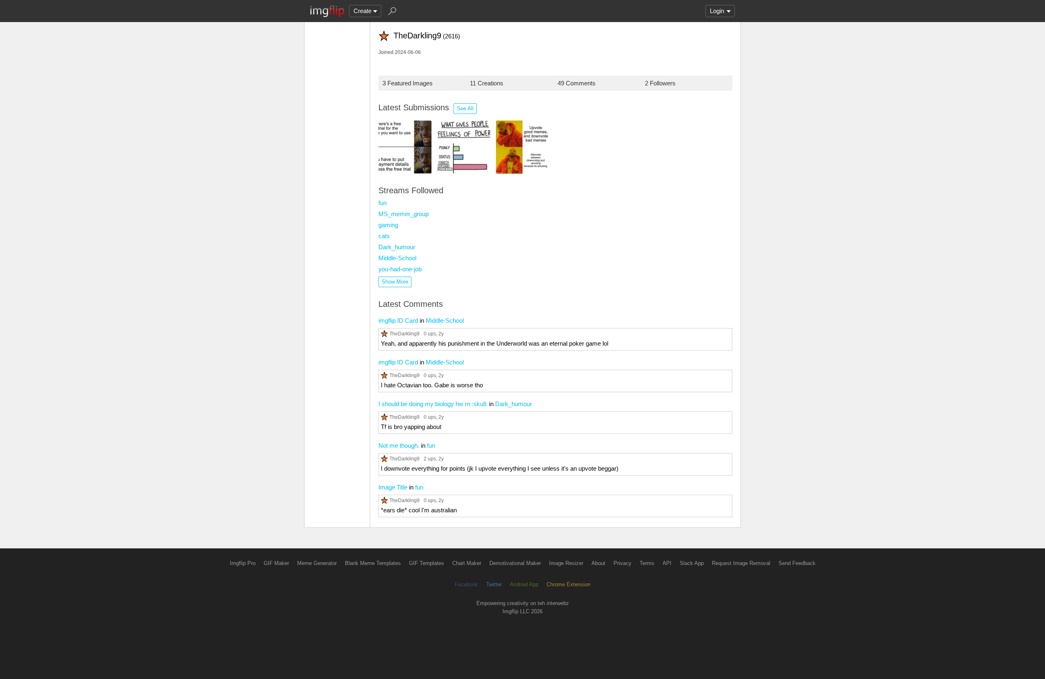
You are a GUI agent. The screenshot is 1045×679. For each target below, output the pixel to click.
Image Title (392, 487)
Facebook (466, 584)
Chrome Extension (568, 584)
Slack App (692, 563)
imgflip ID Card (398, 320)
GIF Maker (276, 563)
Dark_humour (396, 246)
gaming (388, 224)
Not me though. (398, 445)
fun (382, 202)
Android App (524, 584)
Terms (647, 563)
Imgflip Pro (243, 563)
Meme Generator (317, 563)
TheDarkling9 (404, 333)
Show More (395, 282)
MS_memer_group (403, 213)
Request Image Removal (741, 563)
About (598, 563)
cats (384, 235)
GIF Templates (426, 563)
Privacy (622, 563)
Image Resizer (566, 563)
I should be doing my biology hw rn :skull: (432, 403)
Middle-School (397, 258)
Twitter (494, 584)
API (667, 563)
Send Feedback (797, 563)
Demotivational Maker (515, 563)
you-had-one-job (400, 269)
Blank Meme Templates (373, 563)
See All (465, 108)
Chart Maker (466, 563)
